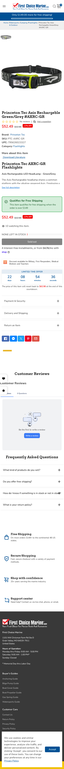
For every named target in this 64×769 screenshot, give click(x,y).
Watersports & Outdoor (14, 24)
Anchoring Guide (10, 678)
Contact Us (7, 714)
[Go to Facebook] (5, 339)
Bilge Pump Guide (10, 683)
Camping (23, 23)
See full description (11, 187)
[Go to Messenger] (13, 339)
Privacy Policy (8, 724)
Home (5, 23)
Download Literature (13, 157)
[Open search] (54, 6)
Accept (52, 749)
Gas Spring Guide (10, 697)
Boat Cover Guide (10, 688)
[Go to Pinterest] (28, 339)
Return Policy (8, 719)
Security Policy (9, 728)
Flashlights (32, 23)
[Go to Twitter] (21, 339)
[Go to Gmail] (35, 339)
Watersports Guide (11, 701)
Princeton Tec (17, 134)
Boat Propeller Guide (11, 692)
